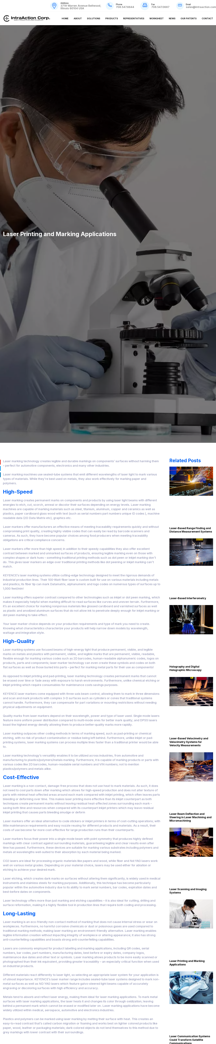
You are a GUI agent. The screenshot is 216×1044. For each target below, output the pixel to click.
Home (65, 18)
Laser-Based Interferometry (187, 598)
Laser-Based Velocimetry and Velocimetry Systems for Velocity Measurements (188, 742)
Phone (119, 4)
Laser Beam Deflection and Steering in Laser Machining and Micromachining (190, 817)
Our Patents (189, 18)
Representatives (133, 18)
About (78, 18)
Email (188, 4)
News (172, 18)
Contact (207, 18)
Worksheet (156, 18)
